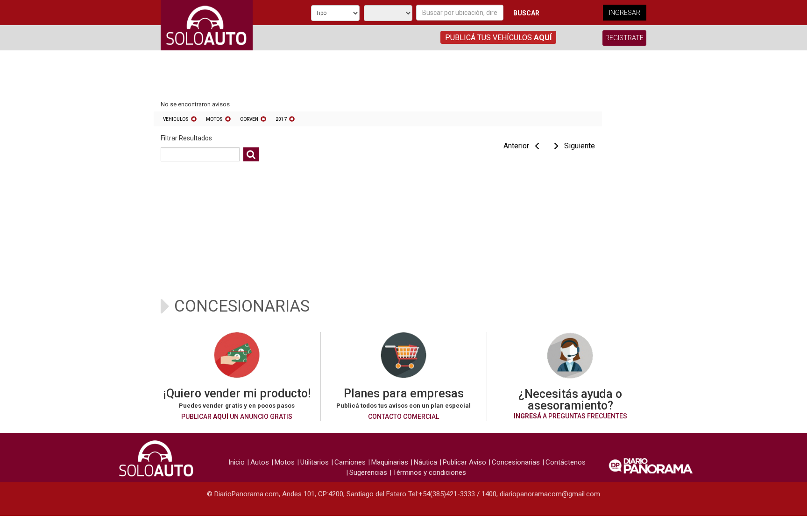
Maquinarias (389, 462)
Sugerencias (368, 472)
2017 (281, 119)
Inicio (236, 462)
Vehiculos (176, 119)
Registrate (624, 38)
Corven (249, 119)
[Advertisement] (378, 76)
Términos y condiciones (429, 472)
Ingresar (624, 12)
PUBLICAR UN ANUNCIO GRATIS (236, 416)
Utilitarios (314, 462)
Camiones (350, 462)
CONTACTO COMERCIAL (403, 416)
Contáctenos (565, 462)
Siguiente (579, 145)
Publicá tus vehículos (498, 37)
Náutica (425, 462)
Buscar (526, 13)
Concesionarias (516, 462)
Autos (259, 462)
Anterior (516, 145)
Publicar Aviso (464, 462)
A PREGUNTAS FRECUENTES (570, 416)
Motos (214, 119)
